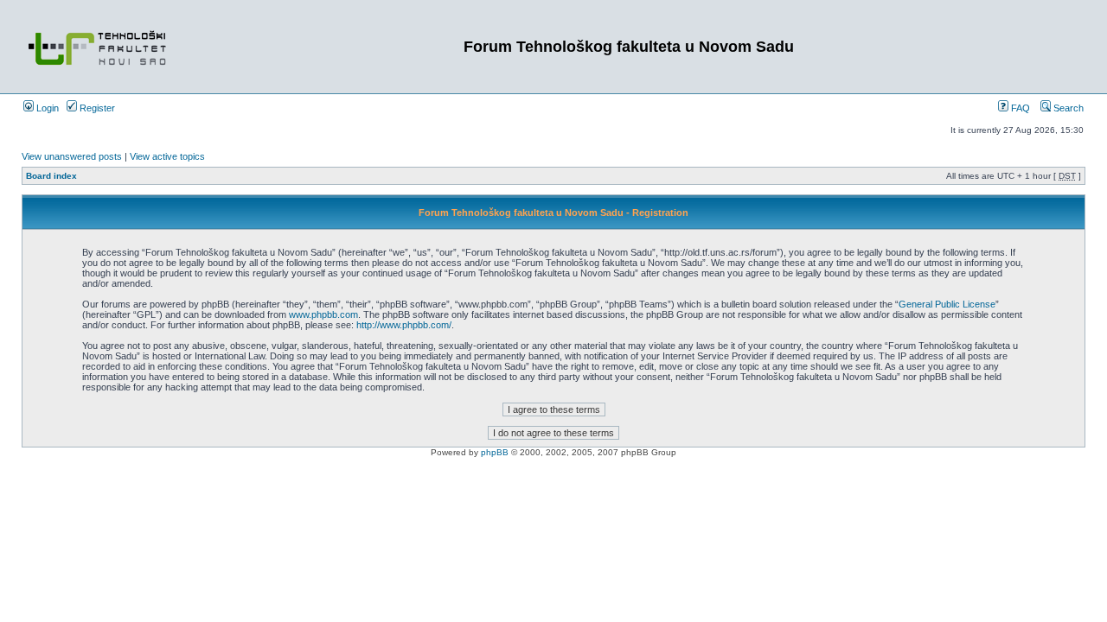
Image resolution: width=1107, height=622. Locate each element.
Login (46, 108)
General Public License (947, 304)
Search (1067, 108)
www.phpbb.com (323, 314)
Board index (51, 176)
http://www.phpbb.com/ (403, 325)
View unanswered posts (72, 156)
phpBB (495, 452)
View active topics (167, 156)
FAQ (1019, 108)
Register (96, 108)
